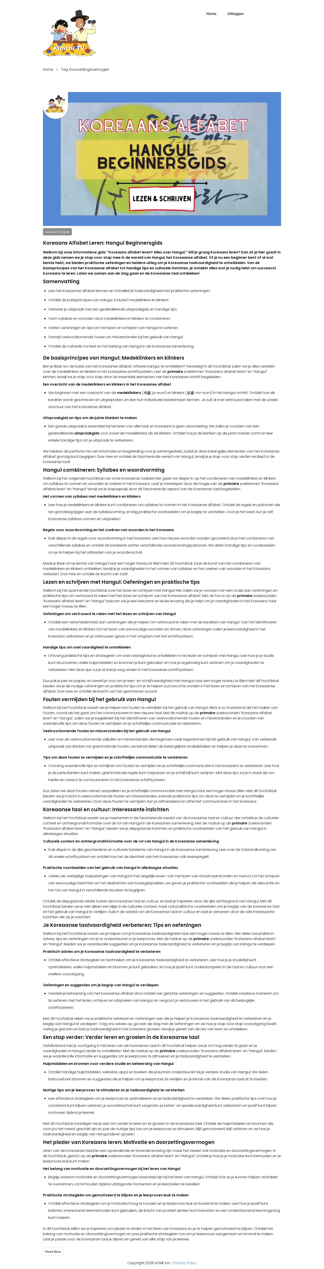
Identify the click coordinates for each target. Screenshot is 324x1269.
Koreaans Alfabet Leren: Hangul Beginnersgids (102, 243)
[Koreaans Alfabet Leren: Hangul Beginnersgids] (162, 159)
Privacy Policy (185, 1262)
